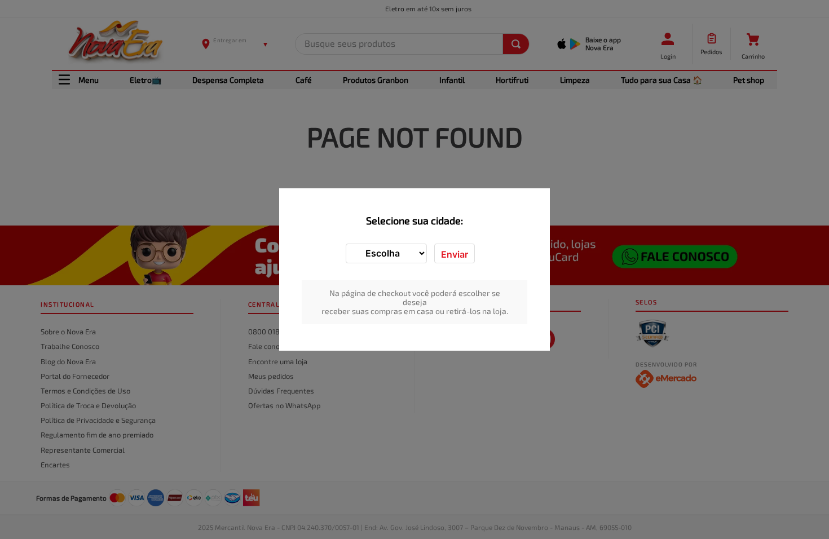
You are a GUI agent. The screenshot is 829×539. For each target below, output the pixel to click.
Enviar (454, 254)
